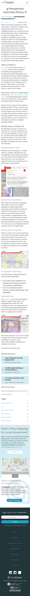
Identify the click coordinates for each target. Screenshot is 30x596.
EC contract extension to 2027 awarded (14, 379)
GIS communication (7, 410)
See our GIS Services (14, 500)
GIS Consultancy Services (15, 543)
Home (3, 17)
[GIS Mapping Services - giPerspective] (9, 2)
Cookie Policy (15, 554)
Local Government (6, 394)
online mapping (6, 421)
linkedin (10, 572)
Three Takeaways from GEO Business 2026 (14, 359)
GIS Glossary (15, 538)
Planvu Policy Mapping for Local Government (13, 391)
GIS (2, 407)
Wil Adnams (9, 362)
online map (8, 299)
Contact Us (15, 452)
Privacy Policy (15, 560)
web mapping (5, 414)
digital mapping (6, 417)
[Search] (27, 3)
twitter (15, 572)
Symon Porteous (5, 22)
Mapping (10, 17)
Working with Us (15, 549)
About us (15, 532)
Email (19, 572)
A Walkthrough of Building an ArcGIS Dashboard (14, 369)
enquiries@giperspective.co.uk (11, 447)
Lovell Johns (15, 565)
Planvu (3, 67)
